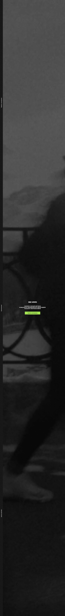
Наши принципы (1, 308)
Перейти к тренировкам (1, 103)
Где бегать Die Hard (1, 513)
